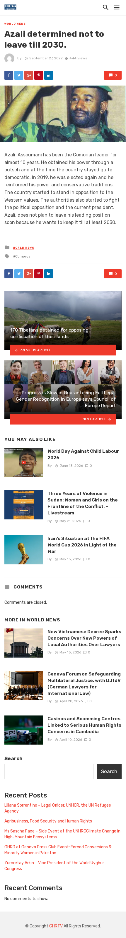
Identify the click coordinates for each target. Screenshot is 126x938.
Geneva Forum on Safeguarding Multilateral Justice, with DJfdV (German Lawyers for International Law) (84, 683)
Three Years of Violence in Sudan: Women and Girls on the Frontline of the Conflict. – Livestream (82, 503)
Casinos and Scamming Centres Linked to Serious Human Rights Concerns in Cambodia (84, 725)
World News (15, 23)
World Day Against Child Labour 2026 (83, 454)
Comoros (22, 256)
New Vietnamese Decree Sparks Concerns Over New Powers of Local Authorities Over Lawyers (84, 638)
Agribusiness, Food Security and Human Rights (48, 821)
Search (13, 758)
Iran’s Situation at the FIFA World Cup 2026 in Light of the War (82, 545)
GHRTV (56, 926)
